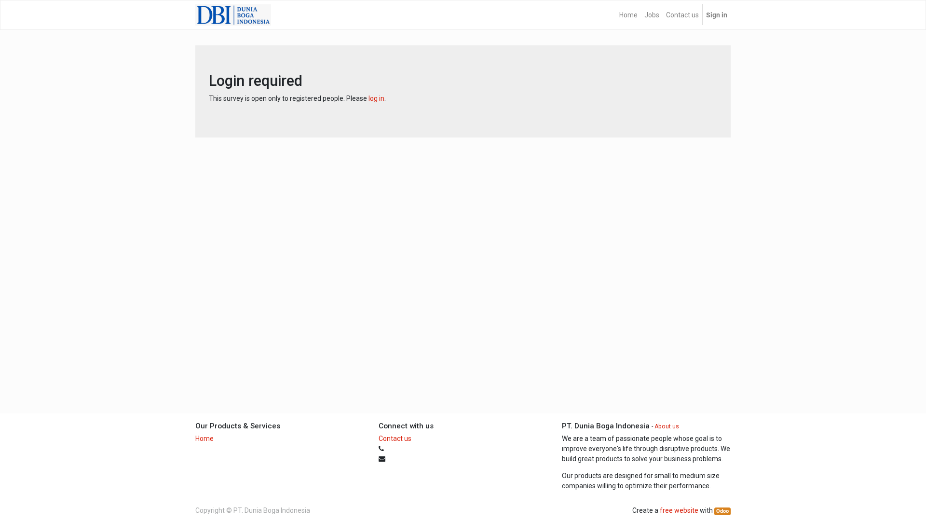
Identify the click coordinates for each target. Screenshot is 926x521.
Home (204, 438)
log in (376, 98)
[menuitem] (628, 15)
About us (666, 426)
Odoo (722, 511)
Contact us (395, 438)
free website (679, 510)
